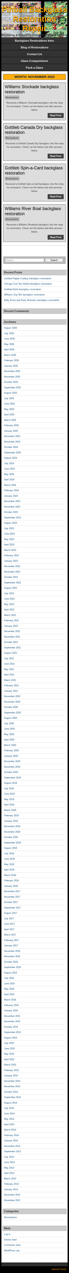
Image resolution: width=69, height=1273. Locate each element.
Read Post (55, 115)
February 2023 (11, 555)
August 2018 (10, 848)
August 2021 (10, 653)
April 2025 (9, 414)
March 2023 (10, 550)
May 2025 (9, 409)
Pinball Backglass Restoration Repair (34, 19)
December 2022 (12, 566)
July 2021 (9, 658)
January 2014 (11, 1140)
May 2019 (9, 799)
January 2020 (11, 756)
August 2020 (10, 718)
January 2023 (11, 561)
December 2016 (12, 951)
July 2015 (9, 1043)
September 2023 (12, 517)
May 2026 (9, 344)
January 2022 (11, 626)
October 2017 (11, 902)
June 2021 (9, 663)
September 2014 (12, 1097)
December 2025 (12, 371)
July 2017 (9, 918)
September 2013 (12, 1151)
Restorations (12, 97)
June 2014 (9, 1113)
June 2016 (9, 983)
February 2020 (11, 750)
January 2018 (11, 886)
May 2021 (9, 669)
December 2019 (12, 761)
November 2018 (12, 831)
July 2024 (9, 463)
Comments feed (12, 1245)
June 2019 (9, 793)
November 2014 (12, 1086)
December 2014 (12, 1081)
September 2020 (12, 712)
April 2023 (9, 544)
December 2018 (12, 826)
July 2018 (9, 853)
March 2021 (10, 680)
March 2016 (10, 999)
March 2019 (10, 810)
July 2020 (9, 723)
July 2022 (9, 593)
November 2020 (12, 701)
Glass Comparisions (34, 61)
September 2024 (12, 452)
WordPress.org (11, 1250)
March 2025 (10, 420)
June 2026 (9, 338)
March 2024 (10, 485)
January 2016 (11, 1010)
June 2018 (9, 858)
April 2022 (9, 609)
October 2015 (11, 1027)
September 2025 (12, 387)
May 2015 (9, 1054)
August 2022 (10, 588)
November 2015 (12, 1021)
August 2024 (10, 458)
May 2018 (9, 864)
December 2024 (12, 436)
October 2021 (11, 642)
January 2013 (11, 1189)
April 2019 (9, 804)
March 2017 (10, 934)
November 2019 (12, 766)
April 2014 (9, 1124)
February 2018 (11, 880)
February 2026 (11, 360)
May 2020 (9, 734)
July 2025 (9, 398)
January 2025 (11, 431)
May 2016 (9, 989)
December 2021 (12, 631)
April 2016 (9, 994)
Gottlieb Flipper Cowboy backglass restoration (27, 278)
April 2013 (9, 1173)
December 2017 (12, 891)
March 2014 (10, 1129)
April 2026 (9, 349)
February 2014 (11, 1135)
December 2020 (12, 696)
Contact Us (34, 54)
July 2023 (9, 528)
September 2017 (12, 907)
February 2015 (11, 1070)
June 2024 (9, 468)
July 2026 (9, 333)
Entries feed (10, 1239)
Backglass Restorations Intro (34, 40)
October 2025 (11, 382)
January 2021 (11, 691)
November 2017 (12, 897)
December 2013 (12, 1146)
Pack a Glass (34, 67)
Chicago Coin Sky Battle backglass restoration (28, 283)
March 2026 (10, 355)
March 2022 (10, 615)
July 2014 (9, 1108)
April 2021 (9, 674)
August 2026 (10, 328)
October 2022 (11, 577)
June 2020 (9, 728)
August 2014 (10, 1102)
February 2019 (11, 815)
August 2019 (10, 783)
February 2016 (11, 1005)
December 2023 (12, 501)
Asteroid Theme (59, 1269)
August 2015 (10, 1037)
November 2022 (12, 571)
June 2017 (9, 924)
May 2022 (9, 604)
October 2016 (11, 962)
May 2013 (9, 1167)
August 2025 (10, 393)
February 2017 (11, 940)
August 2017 (10, 913)
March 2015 (10, 1064)
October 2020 (11, 707)
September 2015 (12, 1032)
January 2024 (11, 496)
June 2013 (9, 1162)
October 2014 (11, 1092)
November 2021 (12, 636)
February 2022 (11, 620)
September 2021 (12, 647)
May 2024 (9, 474)
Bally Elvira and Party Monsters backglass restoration (31, 300)
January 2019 (11, 821)
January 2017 (11, 945)
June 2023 (9, 533)
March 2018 (10, 875)
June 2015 (9, 1048)
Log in (7, 1234)
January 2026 (11, 366)
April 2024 (9, 479)
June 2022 (9, 598)
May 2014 (9, 1119)
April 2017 (9, 929)
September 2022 (12, 582)
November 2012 (12, 1200)
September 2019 (12, 777)
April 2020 (9, 739)
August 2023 (10, 523)
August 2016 (10, 972)
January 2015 (11, 1075)
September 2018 (12, 842)
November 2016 (12, 956)
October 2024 (11, 447)
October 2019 (11, 772)
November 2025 (12, 376)
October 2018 (11, 837)
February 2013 (11, 1184)
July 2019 (9, 788)
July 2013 (9, 1157)
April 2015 (9, 1059)
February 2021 (11, 685)
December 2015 (12, 1016)
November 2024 (12, 441)
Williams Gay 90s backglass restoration (24, 294)
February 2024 (11, 490)
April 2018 (9, 869)
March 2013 (10, 1178)
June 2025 (9, 403)
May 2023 (9, 539)
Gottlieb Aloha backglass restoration (22, 289)
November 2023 (12, 506)
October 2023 (11, 512)
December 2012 (12, 1194)
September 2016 (12, 967)
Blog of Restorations (34, 47)
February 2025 (11, 425)
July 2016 (9, 978)
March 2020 (10, 745)
